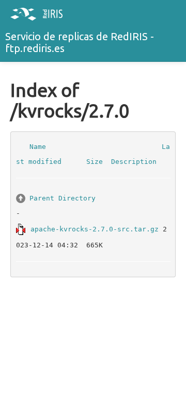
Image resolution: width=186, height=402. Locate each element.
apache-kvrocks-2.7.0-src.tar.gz (94, 228)
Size (94, 161)
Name (37, 146)
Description (134, 161)
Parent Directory (62, 198)
